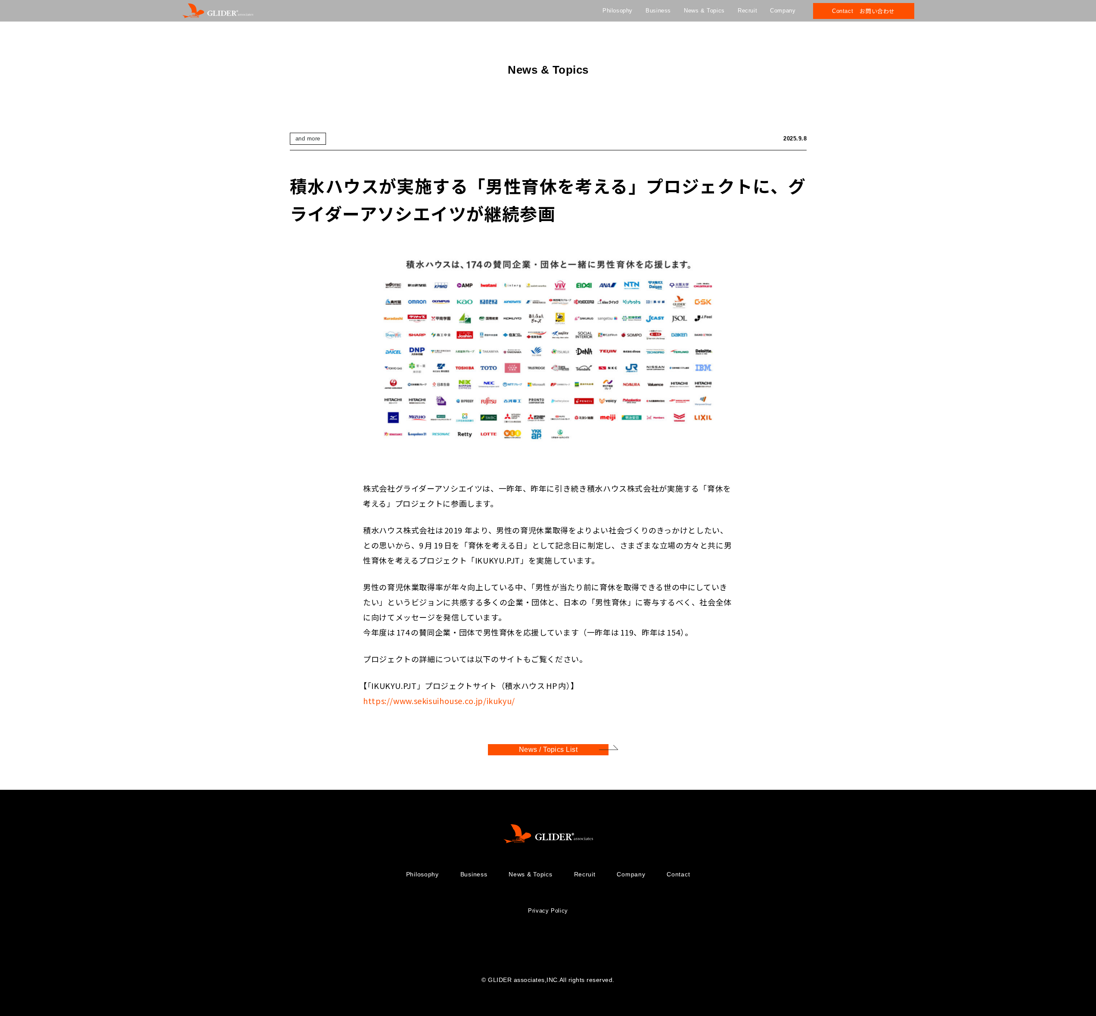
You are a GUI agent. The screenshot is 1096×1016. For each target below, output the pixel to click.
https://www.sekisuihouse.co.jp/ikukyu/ (439, 700)
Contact (678, 874)
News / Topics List (548, 749)
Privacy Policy (548, 910)
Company (782, 10)
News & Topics (704, 10)
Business (658, 10)
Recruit (747, 10)
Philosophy (617, 10)
